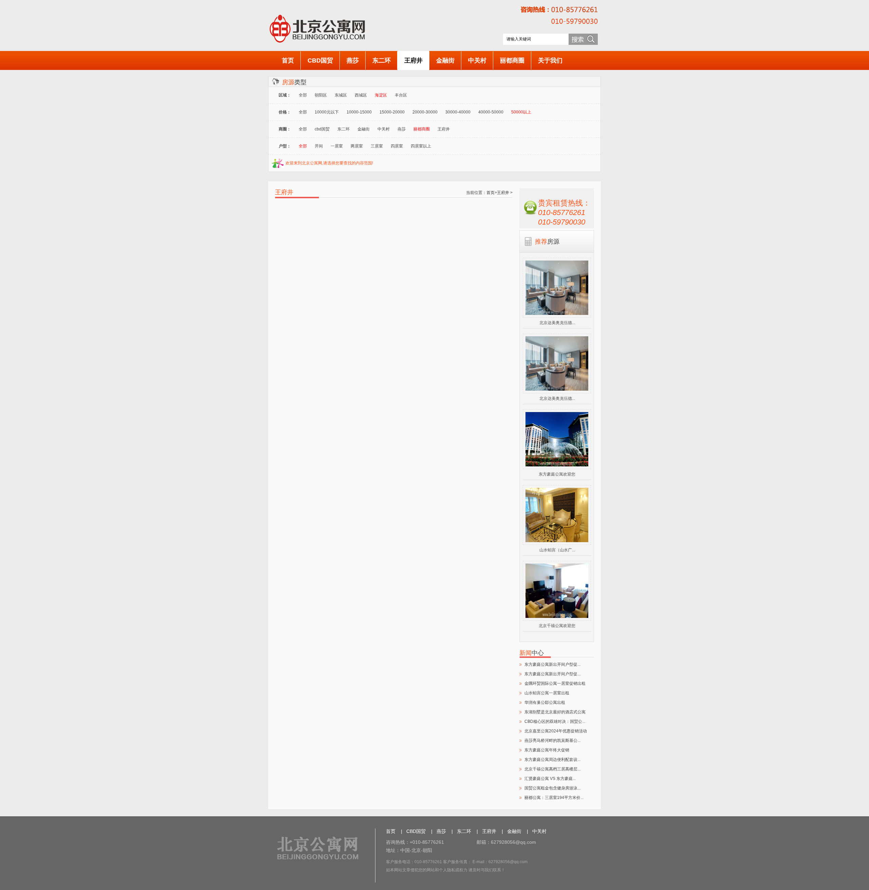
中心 (531, 652)
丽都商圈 (512, 60)
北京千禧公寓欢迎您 (557, 625)
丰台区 (401, 95)
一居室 (337, 146)
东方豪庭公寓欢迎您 (557, 474)
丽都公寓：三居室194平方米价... (554, 797)
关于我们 (550, 60)
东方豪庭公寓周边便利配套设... (552, 759)
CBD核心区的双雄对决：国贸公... (554, 721)
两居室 (357, 146)
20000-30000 (425, 112)
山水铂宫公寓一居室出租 (546, 693)
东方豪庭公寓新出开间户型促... (552, 664)
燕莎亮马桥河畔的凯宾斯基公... (552, 740)
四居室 (397, 146)
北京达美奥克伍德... (557, 322)
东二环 (381, 60)
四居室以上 (421, 146)
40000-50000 (490, 112)
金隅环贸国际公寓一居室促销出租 (555, 683)
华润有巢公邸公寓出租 (544, 702)
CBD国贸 (320, 60)
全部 (303, 95)
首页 (288, 60)
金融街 (445, 60)
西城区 (361, 95)
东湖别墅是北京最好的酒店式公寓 (555, 712)
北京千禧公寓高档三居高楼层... (552, 769)
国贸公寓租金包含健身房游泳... (552, 788)
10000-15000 (359, 112)
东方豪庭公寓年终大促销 (546, 750)
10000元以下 (327, 112)
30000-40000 (457, 112)
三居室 (377, 146)
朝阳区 (321, 95)
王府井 (413, 60)
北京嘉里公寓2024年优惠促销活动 (555, 731)
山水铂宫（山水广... (557, 550)
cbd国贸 (322, 129)
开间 (319, 146)
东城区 (341, 95)
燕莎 (353, 60)
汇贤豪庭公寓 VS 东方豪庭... (550, 778)
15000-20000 (392, 112)
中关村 (477, 60)
